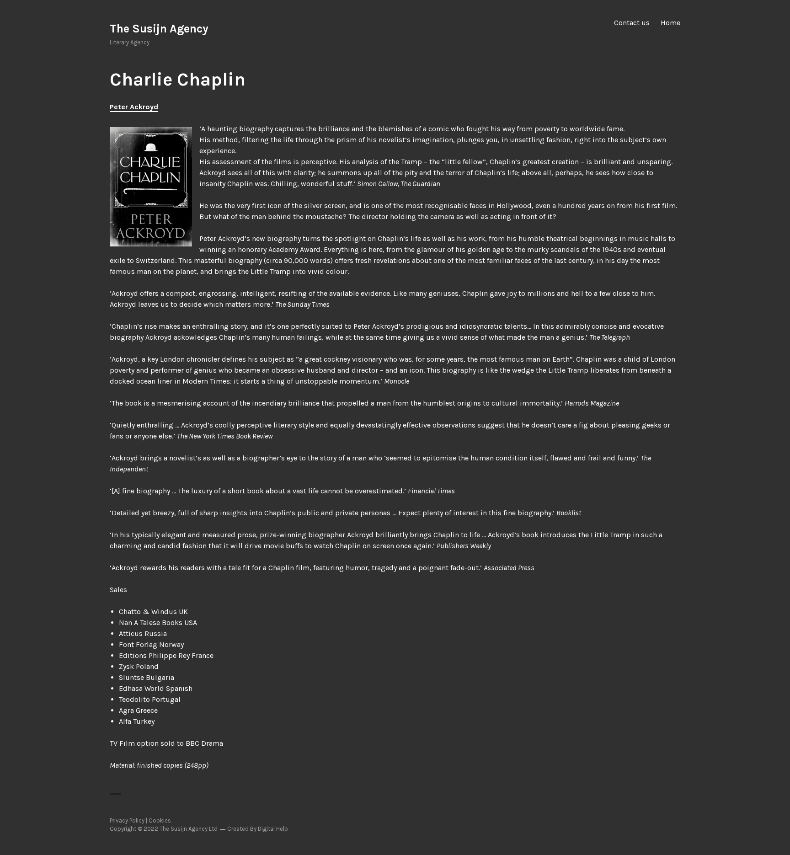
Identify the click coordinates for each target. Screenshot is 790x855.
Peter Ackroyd (134, 106)
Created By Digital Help (257, 828)
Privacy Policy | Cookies (140, 820)
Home (670, 22)
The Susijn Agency (159, 28)
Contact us (632, 22)
